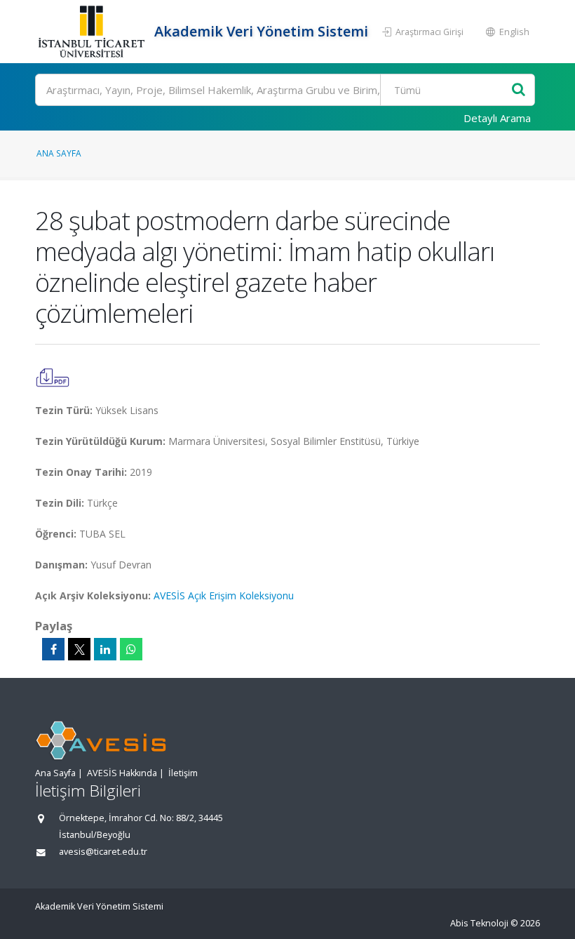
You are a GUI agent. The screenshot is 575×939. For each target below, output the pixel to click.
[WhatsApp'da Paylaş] (131, 649)
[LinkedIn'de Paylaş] (105, 649)
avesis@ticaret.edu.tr (103, 852)
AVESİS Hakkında (122, 773)
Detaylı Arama (497, 118)
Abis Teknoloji (479, 923)
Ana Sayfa (58, 153)
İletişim (183, 773)
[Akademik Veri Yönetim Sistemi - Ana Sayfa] (93, 31)
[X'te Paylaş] (79, 649)
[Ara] (518, 90)
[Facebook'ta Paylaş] (53, 649)
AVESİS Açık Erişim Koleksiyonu (224, 595)
